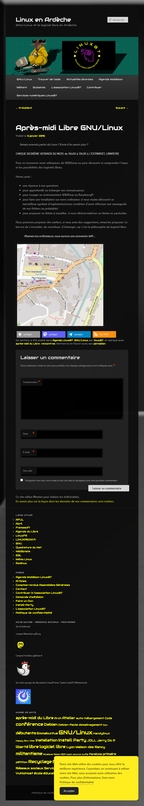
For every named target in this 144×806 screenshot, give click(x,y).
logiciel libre (53, 746)
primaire (109, 754)
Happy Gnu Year (25, 740)
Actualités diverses (80, 79)
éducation (51, 773)
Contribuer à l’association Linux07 (39, 592)
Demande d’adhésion (30, 597)
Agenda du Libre (27, 531)
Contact (21, 589)
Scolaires (39, 87)
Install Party (72, 740)
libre (34, 746)
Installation (47, 740)
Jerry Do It (106, 740)
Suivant (122, 107)
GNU (19, 543)
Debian (50, 724)
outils (85, 754)
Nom (28, 433)
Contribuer (94, 87)
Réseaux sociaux (29, 768)
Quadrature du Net (29, 547)
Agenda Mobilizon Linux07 (34, 577)
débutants (26, 733)
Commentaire (31, 382)
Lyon (70, 747)
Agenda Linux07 (62, 340)
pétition (22, 762)
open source (73, 754)
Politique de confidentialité (34, 612)
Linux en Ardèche (43, 19)
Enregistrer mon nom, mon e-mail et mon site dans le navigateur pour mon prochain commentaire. (71, 480)
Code (108, 718)
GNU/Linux (24, 79)
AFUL (20, 519)
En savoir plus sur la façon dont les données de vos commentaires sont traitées (65, 501)
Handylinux (101, 733)
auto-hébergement (90, 718)
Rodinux (21, 563)
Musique (48, 754)
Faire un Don (24, 601)
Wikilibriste (23, 551)
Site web (27, 470)
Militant (22, 87)
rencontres (48, 343)
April (19, 523)
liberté (22, 747)
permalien (100, 343)
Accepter (69, 790)
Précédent (24, 107)
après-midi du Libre (28, 343)
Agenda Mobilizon (111, 79)
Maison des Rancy (90, 747)
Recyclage (40, 761)
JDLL (91, 740)
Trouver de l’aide (49, 79)
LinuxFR (21, 535)
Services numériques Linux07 (37, 95)
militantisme (29, 753)
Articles (21, 581)
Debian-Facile (68, 724)
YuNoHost (24, 773)
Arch (58, 718)
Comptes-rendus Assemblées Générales (43, 585)
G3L (18, 555)
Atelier (68, 718)
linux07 (98, 340)
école (38, 773)
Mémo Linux (24, 559)
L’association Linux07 (66, 87)
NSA (63, 754)
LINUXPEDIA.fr (26, 539)
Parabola (95, 754)
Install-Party (24, 604)
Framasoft (23, 527)
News (57, 754)
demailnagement (90, 724)
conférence (29, 724)
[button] (28, 334)
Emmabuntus (47, 733)
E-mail (28, 452)
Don (105, 725)
